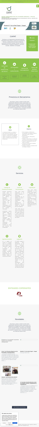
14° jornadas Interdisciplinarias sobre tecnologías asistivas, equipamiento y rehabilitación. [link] (28, 383)
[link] (37, 6)
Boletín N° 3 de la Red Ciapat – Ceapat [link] (28, 351)
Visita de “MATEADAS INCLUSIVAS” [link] (9, 377)
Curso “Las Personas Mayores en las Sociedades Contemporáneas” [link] (10, 352)
